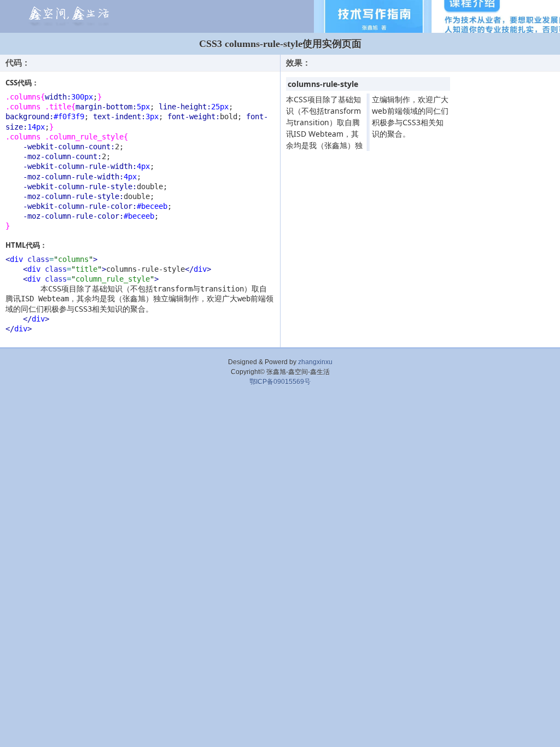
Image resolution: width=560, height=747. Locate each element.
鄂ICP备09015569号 (280, 382)
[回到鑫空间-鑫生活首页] (67, 17)
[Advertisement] (280, 419)
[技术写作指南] (437, 16)
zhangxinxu (315, 362)
